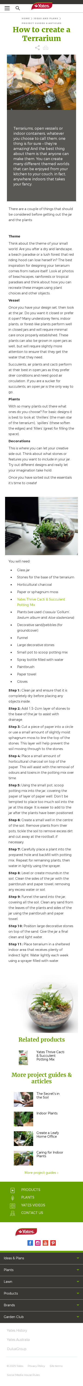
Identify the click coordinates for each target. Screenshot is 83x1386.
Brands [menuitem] (9, 1305)
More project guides (40, 1173)
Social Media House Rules (23, 1375)
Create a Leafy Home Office (47, 1135)
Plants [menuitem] (8, 1270)
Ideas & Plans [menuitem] (14, 1258)
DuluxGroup (17, 1349)
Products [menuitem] (11, 1293)
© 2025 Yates (15, 1366)
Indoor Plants (46, 1113)
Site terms (56, 1366)
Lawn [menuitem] (8, 1282)
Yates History (17, 1330)
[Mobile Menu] (7, 8)
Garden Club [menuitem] (14, 1317)
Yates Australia (18, 1340)
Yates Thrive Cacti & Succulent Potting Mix (50, 1056)
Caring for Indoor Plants (49, 1154)
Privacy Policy (36, 1366)
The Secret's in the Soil (47, 1096)
